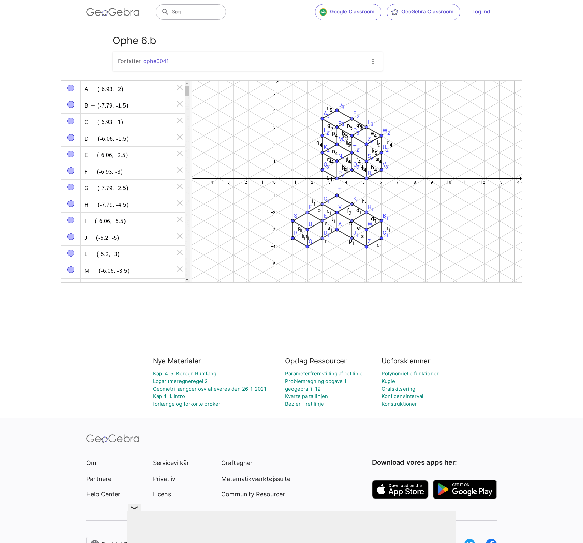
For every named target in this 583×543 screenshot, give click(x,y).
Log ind (481, 11)
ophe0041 (156, 61)
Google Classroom (352, 11)
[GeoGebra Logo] (112, 12)
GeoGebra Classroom (427, 11)
